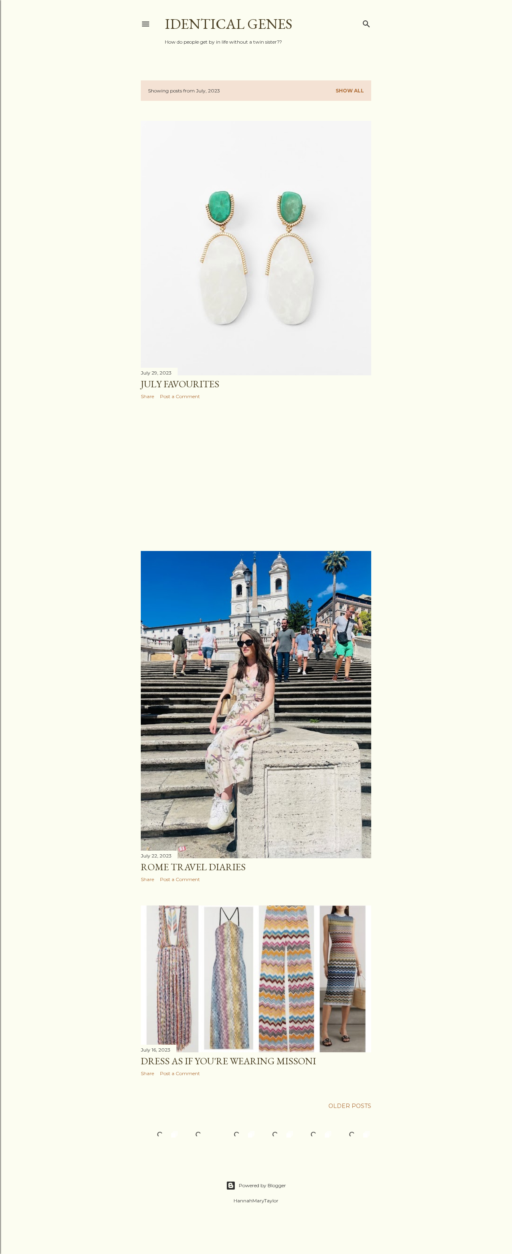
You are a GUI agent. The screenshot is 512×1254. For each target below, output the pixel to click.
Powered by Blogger (262, 1185)
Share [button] (147, 396)
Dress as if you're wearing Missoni (228, 1061)
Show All (350, 91)
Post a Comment (180, 396)
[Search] (366, 22)
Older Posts (349, 1106)
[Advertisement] (256, 475)
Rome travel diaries (193, 867)
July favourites (180, 384)
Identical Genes (228, 23)
